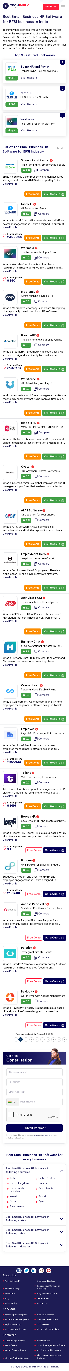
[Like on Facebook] (19, 1270)
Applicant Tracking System (49, 1350)
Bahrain (43, 1196)
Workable (28, 248)
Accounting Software (14, 1341)
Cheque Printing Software (16, 1358)
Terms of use (42, 1299)
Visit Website (52, 194)
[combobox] (13, 1102)
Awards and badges (46, 1281)
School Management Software (51, 1345)
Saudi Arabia (46, 1188)
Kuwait (14, 1196)
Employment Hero (34, 554)
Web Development (45, 1315)
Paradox (27, 947)
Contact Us (42, 1303)
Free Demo (32, 194)
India (13, 1178)
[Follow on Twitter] (26, 1270)
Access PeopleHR (33, 904)
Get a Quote (52, 850)
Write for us (10, 1294)
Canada (43, 1183)
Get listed (50, 7)
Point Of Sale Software (15, 1350)
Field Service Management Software (49, 1356)
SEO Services (43, 1324)
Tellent (26, 772)
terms (36, 1135)
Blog (7, 1299)
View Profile (10, 184)
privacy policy (47, 1135)
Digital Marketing (13, 1324)
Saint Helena (17, 1206)
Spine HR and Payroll (35, 160)
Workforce (29, 379)
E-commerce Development (17, 1320)
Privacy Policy (11, 1303)
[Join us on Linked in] (33, 1270)
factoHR (27, 204)
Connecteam (30, 685)
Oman (13, 1201)
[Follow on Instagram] (41, 1270)
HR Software (10, 1345)
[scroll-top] (63, 1352)
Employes (28, 729)
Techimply (34, 1367)
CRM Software (43, 1341)
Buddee (26, 860)
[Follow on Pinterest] (48, 1270)
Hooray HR (28, 816)
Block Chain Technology (48, 1329)
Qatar (42, 1201)
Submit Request (35, 1128)
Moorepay (28, 291)
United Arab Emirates (17, 1190)
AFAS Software (31, 510)
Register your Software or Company (48, 1287)
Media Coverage (12, 1289)
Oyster (26, 466)
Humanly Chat (31, 641)
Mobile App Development (16, 1315)
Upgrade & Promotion (47, 1294)
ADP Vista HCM (31, 598)
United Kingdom (19, 1183)
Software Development (47, 1320)
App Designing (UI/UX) (15, 1329)
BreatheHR (28, 335)
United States (47, 1178)
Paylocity (28, 991)
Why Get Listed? (12, 1281)
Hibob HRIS (29, 423)
